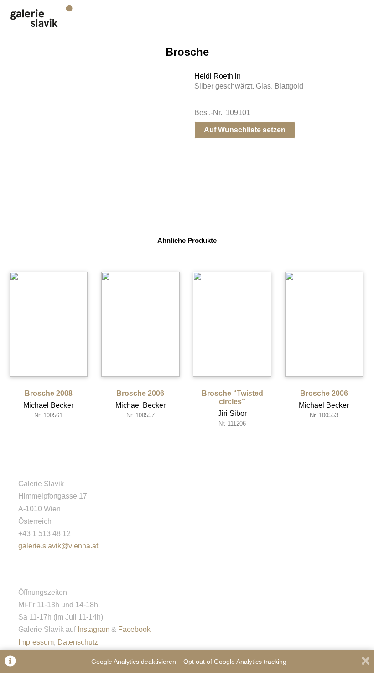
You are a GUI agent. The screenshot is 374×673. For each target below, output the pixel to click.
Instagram (93, 629)
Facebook (134, 629)
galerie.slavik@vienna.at (58, 546)
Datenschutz (77, 642)
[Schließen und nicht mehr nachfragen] (365, 661)
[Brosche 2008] (49, 324)
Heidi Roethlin (217, 76)
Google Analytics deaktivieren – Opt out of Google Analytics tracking (188, 661)
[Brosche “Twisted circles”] (232, 324)
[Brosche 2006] (140, 324)
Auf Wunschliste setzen (245, 130)
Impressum (36, 642)
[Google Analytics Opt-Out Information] (10, 661)
